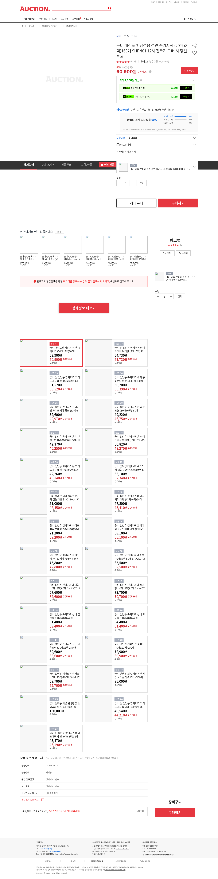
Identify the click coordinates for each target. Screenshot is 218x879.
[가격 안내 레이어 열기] (131, 67)
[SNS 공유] (194, 45)
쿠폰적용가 (142, 71)
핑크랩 (130, 36)
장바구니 (169, 2)
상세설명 (28, 165)
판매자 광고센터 (145, 861)
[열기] (157, 138)
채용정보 (48, 861)
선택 (141, 183)
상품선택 (67, 352)
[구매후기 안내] (135, 61)
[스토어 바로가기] (183, 253)
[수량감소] (119, 183)
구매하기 (178, 203)
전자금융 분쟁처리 (150, 842)
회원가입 (161, 2)
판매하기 (194, 2)
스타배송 (64, 18)
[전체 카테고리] (29, 19)
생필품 (31, 26)
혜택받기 (186, 96)
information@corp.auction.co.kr (66, 854)
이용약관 (72, 861)
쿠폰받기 (191, 70)
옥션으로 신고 (117, 281)
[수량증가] (132, 183)
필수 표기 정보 (31, 799)
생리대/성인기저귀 (50, 26)
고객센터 (185, 2)
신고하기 (140, 811)
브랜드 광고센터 (121, 861)
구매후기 (47, 165)
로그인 (153, 2)
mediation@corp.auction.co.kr (157, 851)
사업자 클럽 (88, 18)
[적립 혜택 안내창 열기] (141, 80)
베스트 (54, 18)
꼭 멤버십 (76, 18)
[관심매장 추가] (167, 253)
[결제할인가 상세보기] (193, 80)
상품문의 (67, 165)
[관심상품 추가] (194, 52)
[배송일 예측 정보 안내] (173, 109)
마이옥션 (177, 2)
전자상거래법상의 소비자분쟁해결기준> (158, 855)
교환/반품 (86, 165)
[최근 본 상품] (190, 19)
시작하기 (186, 88)
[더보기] (59, 232)
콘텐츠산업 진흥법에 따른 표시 (115, 870)
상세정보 (84, 308)
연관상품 (111, 165)
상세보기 (42, 352)
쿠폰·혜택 (43, 18)
